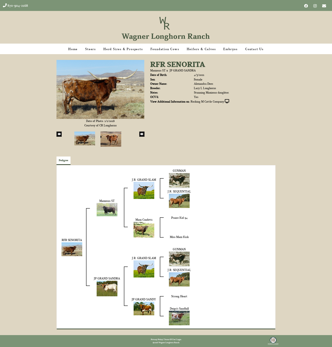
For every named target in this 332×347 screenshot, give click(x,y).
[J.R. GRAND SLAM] (144, 190)
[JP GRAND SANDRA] (107, 288)
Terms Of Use (169, 339)
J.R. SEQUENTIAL (179, 191)
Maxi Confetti (143, 220)
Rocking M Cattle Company (207, 101)
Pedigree (63, 160)
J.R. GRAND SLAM (144, 180)
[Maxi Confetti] (144, 229)
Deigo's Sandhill (179, 308)
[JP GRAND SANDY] (144, 308)
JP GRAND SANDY (144, 299)
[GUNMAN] (179, 180)
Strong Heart (179, 296)
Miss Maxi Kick (179, 237)
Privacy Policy (157, 339)
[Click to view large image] (100, 89)
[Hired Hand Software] (273, 340)
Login (179, 339)
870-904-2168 (17, 5)
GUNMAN (179, 171)
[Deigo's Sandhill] (179, 318)
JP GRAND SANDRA (182, 70)
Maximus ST (158, 70)
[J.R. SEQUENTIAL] (179, 200)
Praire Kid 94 (179, 218)
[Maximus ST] (107, 209)
